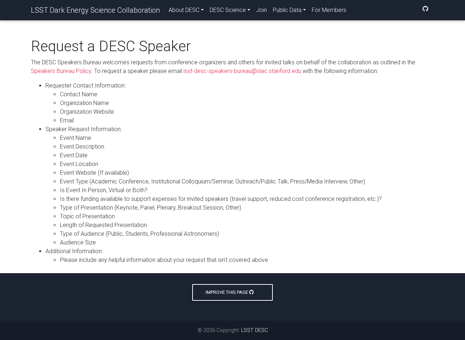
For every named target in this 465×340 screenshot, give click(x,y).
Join (261, 10)
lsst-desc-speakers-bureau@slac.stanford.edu (242, 71)
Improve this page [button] (227, 292)
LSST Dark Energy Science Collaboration (95, 10)
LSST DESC (254, 330)
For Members (329, 10)
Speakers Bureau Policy (61, 71)
